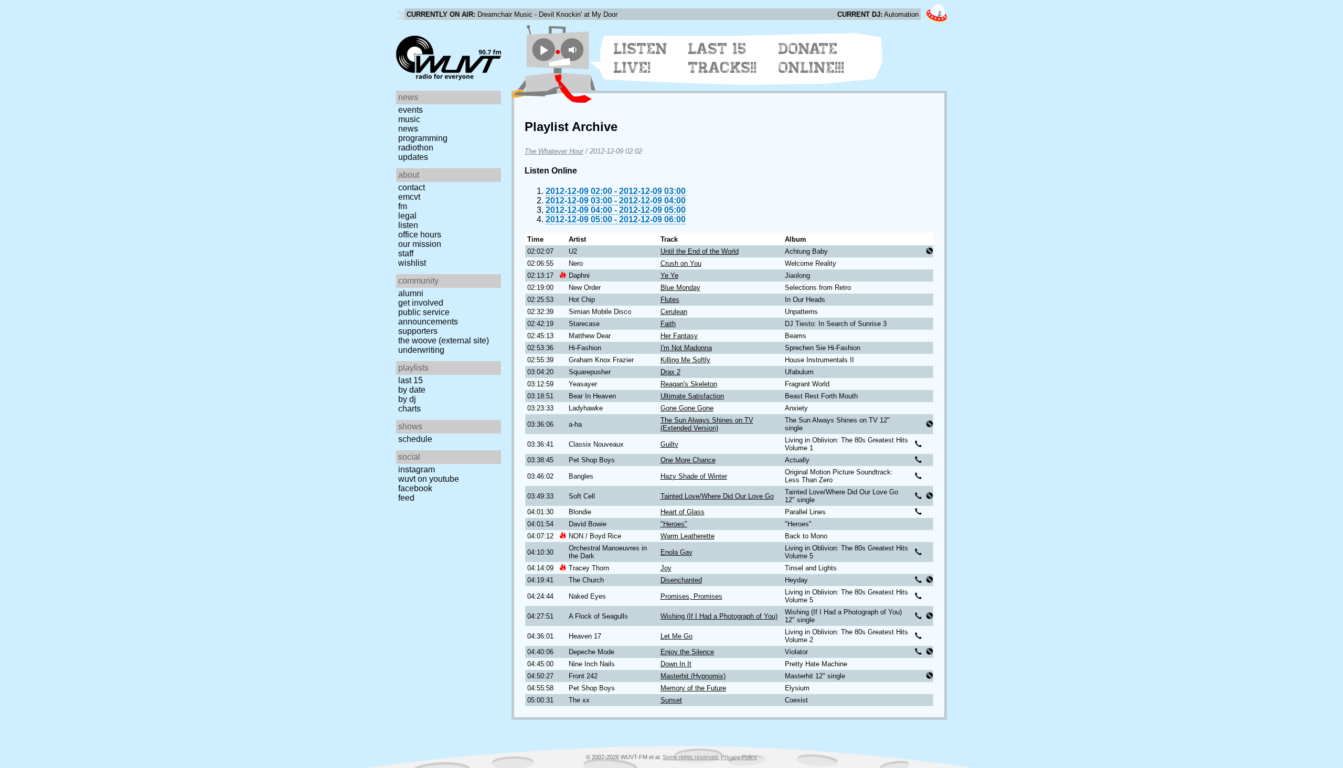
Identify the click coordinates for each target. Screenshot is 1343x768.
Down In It (675, 664)
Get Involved (420, 302)
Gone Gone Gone (686, 408)
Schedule (415, 439)
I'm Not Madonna (686, 348)
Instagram (416, 469)
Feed (406, 497)
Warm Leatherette (687, 536)
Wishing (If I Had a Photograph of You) (718, 616)
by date (411, 389)
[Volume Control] (573, 49)
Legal (407, 215)
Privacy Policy (739, 757)
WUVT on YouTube (428, 478)
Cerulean (673, 312)
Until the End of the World (699, 251)
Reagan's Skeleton (688, 384)
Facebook (415, 488)
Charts (409, 408)
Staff (405, 253)
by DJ (407, 399)
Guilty (669, 444)
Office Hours (419, 234)
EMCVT (409, 196)
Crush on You (680, 263)
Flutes (669, 300)
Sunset (671, 700)
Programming (422, 138)
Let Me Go (676, 636)
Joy (666, 568)
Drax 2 (670, 372)
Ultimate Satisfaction (692, 396)
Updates (413, 157)
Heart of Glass (682, 512)
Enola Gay (676, 552)
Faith (668, 324)
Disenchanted (681, 580)
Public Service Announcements (428, 317)
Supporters (418, 331)
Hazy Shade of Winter (693, 476)
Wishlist (412, 262)
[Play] (544, 49)
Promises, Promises (691, 596)
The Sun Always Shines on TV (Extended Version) (706, 424)
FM (402, 206)
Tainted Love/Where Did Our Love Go (717, 496)
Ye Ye (669, 275)
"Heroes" (673, 524)
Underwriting (421, 349)
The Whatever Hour (554, 151)
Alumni (410, 293)
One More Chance (688, 460)
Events (410, 109)
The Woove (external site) (443, 340)
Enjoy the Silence (687, 652)
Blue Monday (680, 287)
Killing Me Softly (685, 360)
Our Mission (419, 244)
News (408, 128)
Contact (411, 187)
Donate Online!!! (812, 58)
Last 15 (410, 380)
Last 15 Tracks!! (722, 58)
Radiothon (415, 147)
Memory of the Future (693, 688)
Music (409, 119)
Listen (408, 225)
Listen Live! (641, 58)
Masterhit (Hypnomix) (693, 676)
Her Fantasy (679, 336)
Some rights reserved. (691, 757)
